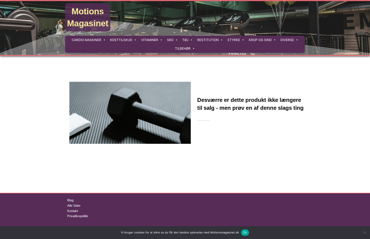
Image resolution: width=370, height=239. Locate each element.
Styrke (233, 40)
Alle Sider (74, 205)
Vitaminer (149, 40)
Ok (245, 232)
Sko (170, 40)
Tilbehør (183, 48)
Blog (70, 200)
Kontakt (72, 211)
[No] (365, 232)
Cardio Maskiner (86, 40)
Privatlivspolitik (77, 216)
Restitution (208, 40)
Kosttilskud (121, 40)
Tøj (185, 40)
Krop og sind (260, 40)
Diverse (287, 40)
